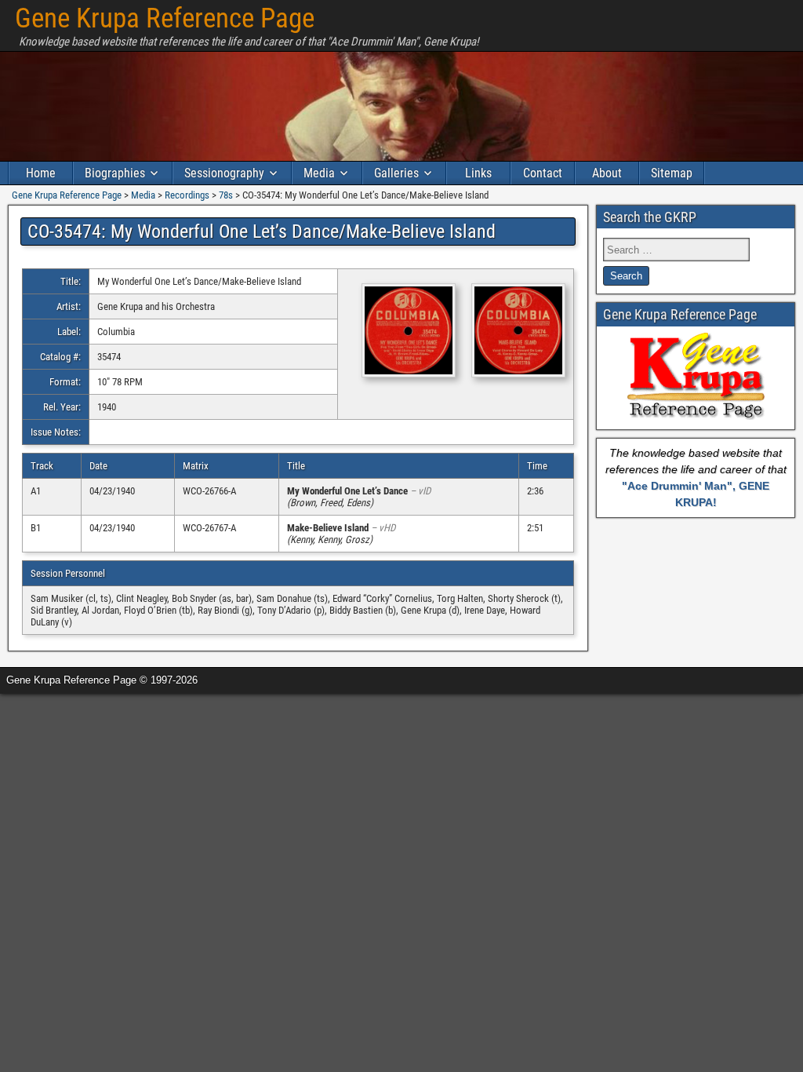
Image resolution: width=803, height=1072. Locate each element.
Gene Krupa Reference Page (164, 18)
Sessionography (224, 173)
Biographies (115, 173)
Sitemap (671, 173)
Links (478, 173)
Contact (542, 173)
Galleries (396, 173)
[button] (401, 331)
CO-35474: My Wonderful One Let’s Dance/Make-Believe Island (261, 231)
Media (319, 173)
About (607, 173)
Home (41, 173)
